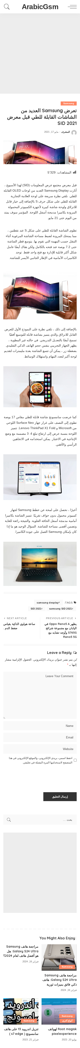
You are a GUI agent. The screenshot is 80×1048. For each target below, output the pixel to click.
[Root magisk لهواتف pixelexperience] (59, 1011)
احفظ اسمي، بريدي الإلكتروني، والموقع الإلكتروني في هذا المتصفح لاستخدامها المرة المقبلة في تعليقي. (40, 760)
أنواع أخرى (67, 1020)
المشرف (65, 132)
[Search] (8, 6)
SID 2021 (36, 608)
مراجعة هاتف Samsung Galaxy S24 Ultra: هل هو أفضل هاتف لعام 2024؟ (20, 951)
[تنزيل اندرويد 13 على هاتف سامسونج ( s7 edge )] (20, 1011)
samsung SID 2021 (60, 608)
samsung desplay (47, 602)
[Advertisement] (40, 53)
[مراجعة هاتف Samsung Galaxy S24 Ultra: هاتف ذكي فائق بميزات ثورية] (59, 957)
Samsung (68, 103)
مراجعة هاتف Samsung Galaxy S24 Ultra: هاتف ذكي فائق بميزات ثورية (59, 979)
